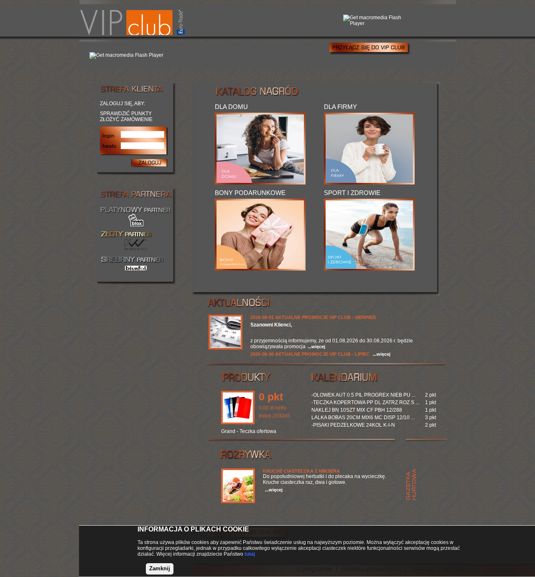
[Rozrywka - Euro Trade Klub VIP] (238, 501)
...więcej (316, 346)
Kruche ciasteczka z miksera (301, 470)
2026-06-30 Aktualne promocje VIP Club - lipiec (309, 354)
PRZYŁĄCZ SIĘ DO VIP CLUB (369, 48)
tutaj (250, 554)
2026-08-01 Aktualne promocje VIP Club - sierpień (313, 317)
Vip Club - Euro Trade (133, 20)
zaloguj (149, 163)
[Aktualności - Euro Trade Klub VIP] (225, 348)
